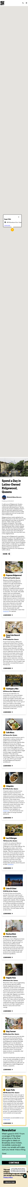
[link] (6, 611)
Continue (14, 1162)
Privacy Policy (8, 1177)
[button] (12, 230)
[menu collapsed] (26, 3)
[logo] (2, 2)
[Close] (19, 216)
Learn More (7, 615)
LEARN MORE (7, 225)
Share (5, 554)
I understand (9, 1182)
